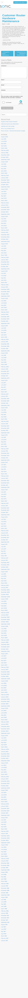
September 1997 (5, 922)
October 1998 (4, 892)
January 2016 (4, 423)
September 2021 (5, 268)
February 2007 (5, 667)
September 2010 (5, 569)
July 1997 (3, 926)
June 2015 (3, 439)
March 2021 (4, 282)
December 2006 (5, 671)
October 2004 (5, 731)
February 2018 (5, 366)
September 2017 (5, 378)
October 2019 (4, 321)
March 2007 (4, 665)
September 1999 (5, 870)
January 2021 (4, 287)
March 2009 (4, 610)
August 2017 (4, 380)
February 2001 (5, 831)
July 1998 (3, 899)
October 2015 (4, 430)
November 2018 (5, 346)
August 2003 (4, 763)
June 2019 (3, 330)
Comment (4, 65)
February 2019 (5, 339)
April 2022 (3, 252)
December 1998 (5, 888)
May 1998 (3, 904)
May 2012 (3, 523)
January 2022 (4, 259)
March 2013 (4, 501)
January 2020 (4, 314)
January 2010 (4, 587)
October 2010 (4, 567)
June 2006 (4, 685)
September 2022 (5, 241)
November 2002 (5, 783)
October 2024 (4, 184)
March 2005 (4, 719)
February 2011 (4, 558)
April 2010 (3, 580)
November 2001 (5, 810)
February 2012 (4, 530)
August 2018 (4, 353)
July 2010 (3, 574)
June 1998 (3, 901)
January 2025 (4, 177)
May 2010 (3, 578)
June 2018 (3, 357)
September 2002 (5, 788)
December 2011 (5, 535)
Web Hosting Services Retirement (10, 124)
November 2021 (5, 264)
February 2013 (5, 503)
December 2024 (5, 180)
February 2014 (5, 476)
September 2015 (5, 432)
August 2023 (4, 216)
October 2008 (5, 621)
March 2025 (4, 173)
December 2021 (5, 262)
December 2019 (5, 316)
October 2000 (5, 840)
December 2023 (5, 207)
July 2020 (3, 300)
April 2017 (3, 389)
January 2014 (4, 478)
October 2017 (4, 375)
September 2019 (5, 323)
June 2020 (4, 303)
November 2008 (5, 619)
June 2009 (4, 603)
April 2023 (4, 225)
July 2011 (3, 546)
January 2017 (4, 396)
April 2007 (4, 662)
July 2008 (3, 628)
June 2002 (4, 794)
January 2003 (4, 778)
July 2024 (3, 191)
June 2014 (3, 467)
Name (3, 79)
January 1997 (4, 940)
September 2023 (5, 214)
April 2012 (3, 526)
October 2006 (5, 676)
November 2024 (5, 182)
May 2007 (3, 660)
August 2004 (4, 735)
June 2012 (3, 521)
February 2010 (5, 585)
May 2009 (3, 605)
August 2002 (4, 790)
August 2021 (4, 271)
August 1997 (4, 924)
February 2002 (5, 804)
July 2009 (3, 601)
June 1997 (3, 929)
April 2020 (4, 307)
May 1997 (3, 931)
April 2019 (3, 334)
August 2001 (4, 817)
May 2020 (3, 305)
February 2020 (5, 312)
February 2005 (5, 722)
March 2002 (4, 801)
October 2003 (5, 758)
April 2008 (4, 635)
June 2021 (3, 275)
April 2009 (4, 608)
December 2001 (5, 808)
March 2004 (4, 747)
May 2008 (3, 633)
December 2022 (5, 234)
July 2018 (3, 355)
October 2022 (4, 239)
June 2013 (3, 494)
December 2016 (5, 398)
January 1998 (4, 913)
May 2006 (3, 687)
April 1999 (3, 879)
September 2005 (5, 706)
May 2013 (3, 496)
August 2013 (4, 489)
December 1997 (5, 915)
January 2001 (4, 833)
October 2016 (4, 403)
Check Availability (20, 2)
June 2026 (4, 141)
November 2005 (5, 701)
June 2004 (4, 740)
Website (3, 90)
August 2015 (4, 435)
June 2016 (3, 412)
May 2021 (3, 278)
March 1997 (4, 936)
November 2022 (5, 237)
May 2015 (3, 441)
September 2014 (5, 460)
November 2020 (5, 291)
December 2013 (5, 480)
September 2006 (5, 678)
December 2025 (5, 155)
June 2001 (3, 822)
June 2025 (4, 166)
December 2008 (5, 617)
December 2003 (5, 753)
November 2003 (5, 756)
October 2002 (4, 785)
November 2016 (5, 400)
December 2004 (5, 726)
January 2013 (4, 505)
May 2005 (3, 715)
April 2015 (3, 444)
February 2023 (5, 230)
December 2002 (5, 781)
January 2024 (4, 205)
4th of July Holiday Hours (7, 128)
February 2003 (5, 776)
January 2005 (4, 724)
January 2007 (4, 669)
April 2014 (3, 471)
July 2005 (3, 710)
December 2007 (5, 644)
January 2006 (4, 697)
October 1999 (4, 867)
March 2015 (4, 446)
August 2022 (4, 243)
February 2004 (5, 749)
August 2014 (4, 462)
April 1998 (3, 906)
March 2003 (4, 774)
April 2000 (4, 854)
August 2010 (4, 571)
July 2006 (3, 683)
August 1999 (4, 872)
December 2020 (5, 289)
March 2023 (4, 227)
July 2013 (3, 492)
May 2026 (3, 143)
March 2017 (4, 391)
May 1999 (3, 876)
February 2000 (5, 858)
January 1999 (4, 886)
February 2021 (4, 284)
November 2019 (5, 318)
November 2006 (5, 674)
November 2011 (5, 537)
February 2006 (5, 694)
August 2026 (4, 136)
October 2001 (4, 813)
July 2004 (3, 737)
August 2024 (4, 189)
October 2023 (4, 211)
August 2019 (4, 325)
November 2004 (5, 728)
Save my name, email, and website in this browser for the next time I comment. (12, 97)
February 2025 (5, 175)
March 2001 (4, 829)
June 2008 (4, 630)
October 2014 (4, 457)
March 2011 (4, 555)
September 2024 (5, 186)
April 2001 (3, 826)
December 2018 (5, 344)
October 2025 (4, 157)
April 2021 (3, 280)
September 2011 (5, 542)
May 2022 (3, 250)
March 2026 (4, 148)
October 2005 (5, 703)
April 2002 (4, 799)
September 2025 (5, 159)
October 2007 (4, 649)
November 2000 (5, 838)
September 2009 (5, 596)
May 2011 (3, 551)
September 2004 (5, 733)
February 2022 (5, 257)
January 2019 (4, 341)
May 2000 (3, 851)
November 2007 (5, 646)
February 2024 (5, 202)
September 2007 (5, 651)
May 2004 (3, 742)
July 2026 (3, 139)
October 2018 (4, 348)
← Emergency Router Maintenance (5, 54)
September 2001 (5, 815)
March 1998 (4, 908)
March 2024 (4, 200)
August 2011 (4, 544)
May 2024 (3, 196)
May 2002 (3, 797)
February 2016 (5, 421)
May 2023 (3, 223)
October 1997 (4, 920)
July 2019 (3, 328)
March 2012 (4, 528)
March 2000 (4, 856)
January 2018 (4, 369)
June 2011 (3, 548)
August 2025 (4, 161)
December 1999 (5, 863)
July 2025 (3, 164)
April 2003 (4, 772)
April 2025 (4, 171)
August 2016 (4, 407)
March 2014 (4, 473)
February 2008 (5, 640)
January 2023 (4, 232)
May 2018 (3, 360)
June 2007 (4, 658)
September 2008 (5, 624)
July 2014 (3, 464)
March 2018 (4, 364)
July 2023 (3, 218)
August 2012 (4, 517)
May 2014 (3, 469)
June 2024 (4, 193)
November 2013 (5, 482)
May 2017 (3, 387)
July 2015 (3, 437)
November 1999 (5, 865)
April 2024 (4, 198)
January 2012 (4, 533)
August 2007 (4, 653)
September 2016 (5, 405)
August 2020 (4, 298)
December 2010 (5, 562)
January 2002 (4, 806)
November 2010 (5, 564)
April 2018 (3, 362)
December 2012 (5, 508)
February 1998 (5, 911)
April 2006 (4, 690)
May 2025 (3, 168)
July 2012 (3, 519)
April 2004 (4, 744)
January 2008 (4, 642)
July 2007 (3, 655)
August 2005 (4, 708)
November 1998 (5, 890)
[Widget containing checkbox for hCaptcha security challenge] (12, 102)
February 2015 (5, 448)
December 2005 (5, 699)
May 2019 (3, 332)
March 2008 (4, 637)
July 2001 (3, 819)
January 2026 (4, 152)
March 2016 (4, 419)
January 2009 (4, 615)
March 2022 (4, 255)
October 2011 (4, 539)
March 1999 (4, 881)
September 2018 (5, 350)
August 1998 (4, 897)
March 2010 (4, 583)
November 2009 (5, 592)
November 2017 (5, 373)
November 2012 (5, 510)
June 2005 (4, 712)
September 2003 (5, 760)
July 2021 (3, 273)
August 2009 (4, 599)
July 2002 (3, 792)
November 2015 (5, 428)
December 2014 (5, 453)
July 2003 (3, 765)
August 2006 (4, 681)
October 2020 (4, 293)
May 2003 (3, 769)
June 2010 (3, 576)
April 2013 (3, 498)
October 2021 (4, 266)
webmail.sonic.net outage (7, 126)
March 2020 (4, 309)
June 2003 (4, 767)
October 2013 (4, 485)
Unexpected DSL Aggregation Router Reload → (21, 54)
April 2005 (4, 717)
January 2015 (4, 451)
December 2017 (5, 371)
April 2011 (3, 553)
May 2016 (3, 414)
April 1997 (3, 933)
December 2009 (5, 589)
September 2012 (5, 514)
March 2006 (4, 692)
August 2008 (4, 626)
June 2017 (3, 385)
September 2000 (5, 842)
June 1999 (3, 874)
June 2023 (4, 221)
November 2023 (5, 209)
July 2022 (3, 246)
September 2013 (5, 487)
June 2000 (4, 849)
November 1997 (5, 917)
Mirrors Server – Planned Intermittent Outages (13, 130)
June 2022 (3, 248)
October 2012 (4, 512)
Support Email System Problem (9, 121)
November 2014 (5, 455)
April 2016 (3, 416)
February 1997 (4, 938)
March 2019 (4, 337)
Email (3, 85)
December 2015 (5, 426)
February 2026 (5, 150)
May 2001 (3, 824)
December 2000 (5, 835)
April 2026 (4, 145)
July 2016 (3, 410)
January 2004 (4, 751)
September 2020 (5, 296)
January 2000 (4, 860)
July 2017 (3, 382)
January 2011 (4, 560)
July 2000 (3, 847)
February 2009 (5, 612)
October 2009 (5, 594)
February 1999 (5, 883)
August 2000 (4, 844)
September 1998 (5, 895)
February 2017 (4, 394)
